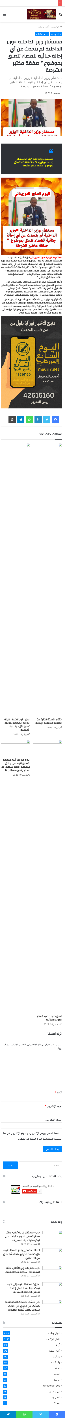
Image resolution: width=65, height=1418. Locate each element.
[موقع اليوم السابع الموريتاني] (41, 14)
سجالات (56, 1403)
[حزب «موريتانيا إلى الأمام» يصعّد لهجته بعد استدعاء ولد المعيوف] (52, 1273)
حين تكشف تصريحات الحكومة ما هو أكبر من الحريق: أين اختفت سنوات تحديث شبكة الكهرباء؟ (22, 1306)
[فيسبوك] (55, 419)
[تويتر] (46, 419)
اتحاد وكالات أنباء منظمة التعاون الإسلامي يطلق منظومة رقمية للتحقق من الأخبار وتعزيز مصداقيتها (15, 765)
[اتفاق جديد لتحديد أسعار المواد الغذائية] (47, 876)
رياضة (57, 1379)
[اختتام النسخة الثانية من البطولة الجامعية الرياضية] (47, 579)
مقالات (56, 1356)
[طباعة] (12, 419)
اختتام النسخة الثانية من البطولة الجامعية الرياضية (48, 721)
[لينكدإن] (38, 419)
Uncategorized (51, 1385)
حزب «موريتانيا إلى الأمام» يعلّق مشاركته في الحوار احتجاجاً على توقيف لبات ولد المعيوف (22, 1236)
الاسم (58, 1092)
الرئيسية (55, 26)
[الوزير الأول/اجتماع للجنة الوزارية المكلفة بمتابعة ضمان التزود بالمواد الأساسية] (15, 579)
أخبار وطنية (43, 26)
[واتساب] (29, 419)
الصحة (56, 1374)
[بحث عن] (60, 15)
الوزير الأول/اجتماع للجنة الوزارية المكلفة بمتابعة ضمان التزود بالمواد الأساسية (17, 724)
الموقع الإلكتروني (54, 1119)
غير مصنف (54, 1391)
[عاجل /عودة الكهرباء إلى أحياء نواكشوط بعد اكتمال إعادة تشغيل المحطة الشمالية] (52, 1289)
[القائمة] (4, 15)
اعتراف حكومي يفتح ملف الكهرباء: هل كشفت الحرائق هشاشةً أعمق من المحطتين (21, 1254)
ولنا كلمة (55, 1362)
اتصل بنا (56, 1397)
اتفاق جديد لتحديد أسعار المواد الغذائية (49, 1018)
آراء (58, 1344)
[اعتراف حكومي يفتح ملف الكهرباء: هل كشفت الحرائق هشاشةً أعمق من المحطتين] (52, 1255)
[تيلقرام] (20, 419)
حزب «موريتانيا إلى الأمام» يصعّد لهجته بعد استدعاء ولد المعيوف (22, 1270)
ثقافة (57, 1368)
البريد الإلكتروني (53, 1106)
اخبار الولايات (42, 34)
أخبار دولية (54, 1350)
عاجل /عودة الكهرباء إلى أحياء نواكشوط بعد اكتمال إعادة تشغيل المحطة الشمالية (23, 1288)
